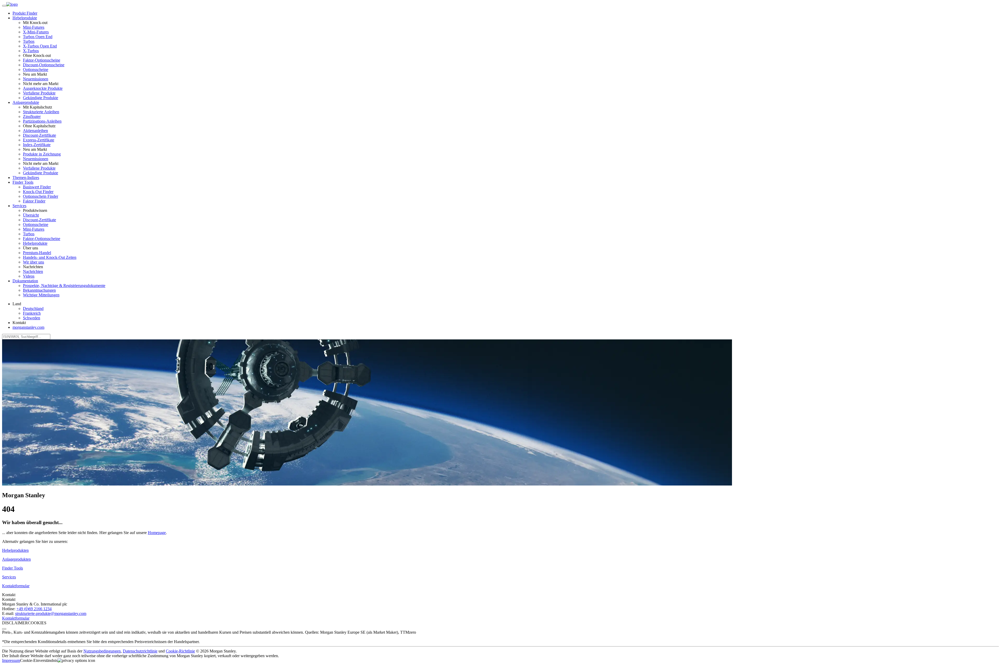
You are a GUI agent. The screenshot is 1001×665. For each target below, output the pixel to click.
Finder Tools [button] (23, 182)
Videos (28, 276)
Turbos (28, 41)
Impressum (11, 660)
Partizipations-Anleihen (42, 121)
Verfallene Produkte (39, 93)
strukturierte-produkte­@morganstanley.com (50, 613)
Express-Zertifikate (38, 140)
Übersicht (31, 215)
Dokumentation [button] (25, 281)
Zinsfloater (32, 116)
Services (9, 577)
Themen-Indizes (26, 177)
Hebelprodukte (35, 243)
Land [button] (17, 304)
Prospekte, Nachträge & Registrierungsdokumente (64, 285)
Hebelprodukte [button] (25, 18)
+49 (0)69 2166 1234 (34, 609)
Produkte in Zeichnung (42, 154)
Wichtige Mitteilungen (41, 295)
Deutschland (33, 308)
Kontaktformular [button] (15, 586)
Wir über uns (33, 262)
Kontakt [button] (19, 322)
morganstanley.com (28, 327)
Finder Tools (12, 568)
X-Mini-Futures (36, 32)
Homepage (157, 532)
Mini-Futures (33, 27)
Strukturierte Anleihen (41, 112)
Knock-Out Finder (38, 191)
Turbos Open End (37, 36)
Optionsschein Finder (40, 196)
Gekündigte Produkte (40, 97)
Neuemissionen (35, 79)
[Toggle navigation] (4, 6)
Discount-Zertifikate (39, 135)
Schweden (31, 318)
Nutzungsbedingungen (102, 651)
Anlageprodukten (16, 559)
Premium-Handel (37, 252)
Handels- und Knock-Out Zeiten (49, 257)
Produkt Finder (25, 13)
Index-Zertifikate (37, 144)
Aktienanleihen (35, 130)
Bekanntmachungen (39, 290)
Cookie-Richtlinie (180, 651)
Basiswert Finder (37, 187)
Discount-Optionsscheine (43, 65)
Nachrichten (33, 271)
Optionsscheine (35, 69)
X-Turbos (31, 51)
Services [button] (19, 205)
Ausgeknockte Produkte (43, 88)
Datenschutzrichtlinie (140, 651)
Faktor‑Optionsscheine (41, 60)
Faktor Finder (34, 201)
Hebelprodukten (15, 550)
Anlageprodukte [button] (26, 102)
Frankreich (32, 313)
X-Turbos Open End (40, 46)
